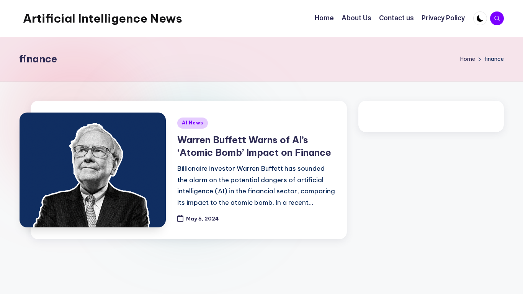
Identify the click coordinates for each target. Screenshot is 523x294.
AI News (192, 123)
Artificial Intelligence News (102, 18)
